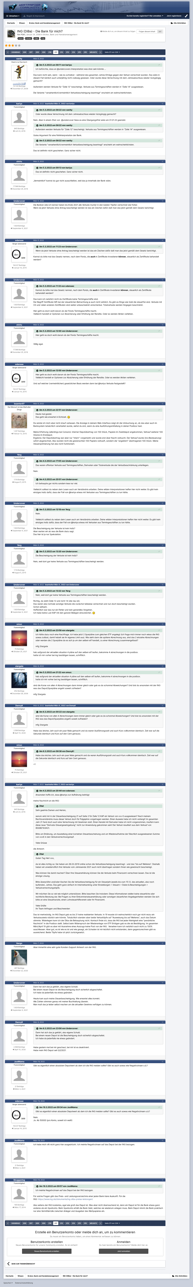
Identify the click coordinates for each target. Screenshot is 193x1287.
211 (56, 52)
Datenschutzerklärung (24, 1283)
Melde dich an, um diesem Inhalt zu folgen (118, 31)
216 (85, 52)
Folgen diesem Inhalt (147, 31)
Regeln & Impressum (35, 16)
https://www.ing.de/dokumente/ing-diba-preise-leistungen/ (65, 1199)
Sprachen (8, 1283)
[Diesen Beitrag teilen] (162, 59)
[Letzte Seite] (100, 52)
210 (49, 52)
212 (61, 52)
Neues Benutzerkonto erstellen (46, 1251)
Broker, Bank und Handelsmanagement (60, 34)
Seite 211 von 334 (112, 52)
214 (73, 52)
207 (160, 31)
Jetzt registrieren (174, 16)
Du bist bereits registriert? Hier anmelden (144, 16)
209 (43, 52)
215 (79, 52)
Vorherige (15, 52)
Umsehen (13, 16)
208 (37, 52)
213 (67, 52)
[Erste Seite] (8, 52)
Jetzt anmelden (123, 1251)
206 (24, 52)
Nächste (93, 52)
